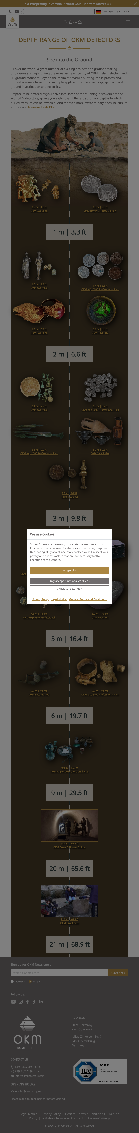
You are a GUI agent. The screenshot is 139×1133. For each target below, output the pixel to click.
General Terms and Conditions (88, 599)
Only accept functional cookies (68, 581)
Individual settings (68, 588)
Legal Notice (59, 599)
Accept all (68, 570)
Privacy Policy (40, 599)
